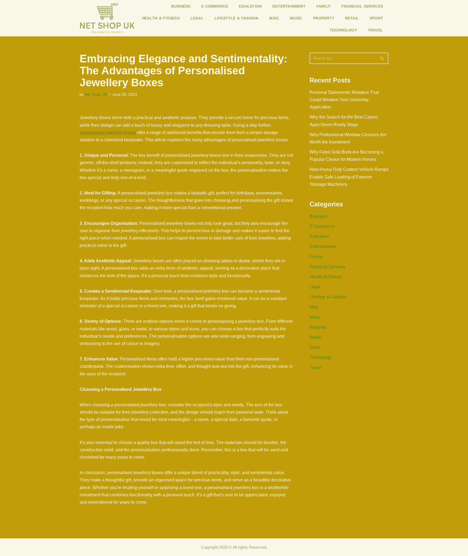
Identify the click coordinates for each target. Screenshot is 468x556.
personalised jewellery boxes (108, 132)
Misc (274, 18)
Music (296, 18)
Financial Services (362, 6)
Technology (343, 30)
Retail (352, 18)
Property (323, 18)
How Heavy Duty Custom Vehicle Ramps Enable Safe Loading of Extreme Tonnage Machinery (349, 176)
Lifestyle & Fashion (236, 18)
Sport (376, 18)
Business (181, 6)
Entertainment (289, 6)
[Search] (382, 58)
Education (250, 6)
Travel (375, 30)
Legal (197, 18)
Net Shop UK (96, 94)
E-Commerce (214, 6)
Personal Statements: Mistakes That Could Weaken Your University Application (344, 99)
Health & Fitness (161, 18)
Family (323, 6)
